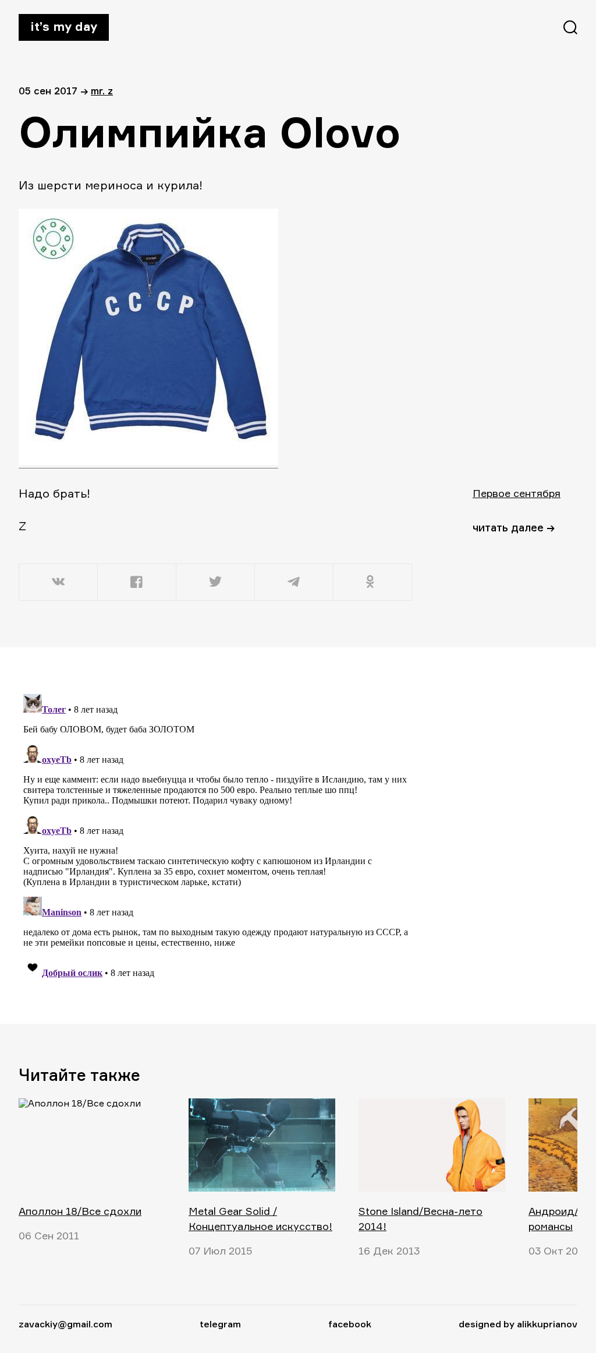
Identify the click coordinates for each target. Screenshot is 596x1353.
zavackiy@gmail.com (65, 1324)
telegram (220, 1324)
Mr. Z (102, 90)
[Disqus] (216, 835)
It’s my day (63, 26)
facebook (349, 1324)
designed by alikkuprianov (518, 1324)
